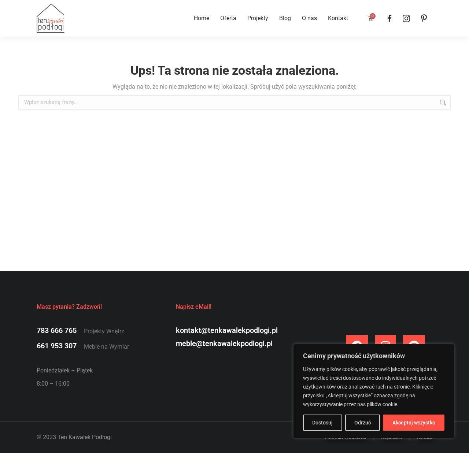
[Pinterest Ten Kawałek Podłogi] (424, 18)
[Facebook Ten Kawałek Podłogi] (389, 18)
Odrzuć (362, 423)
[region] (373, 391)
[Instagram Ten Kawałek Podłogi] (406, 18)
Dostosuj (322, 423)
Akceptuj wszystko (413, 423)
